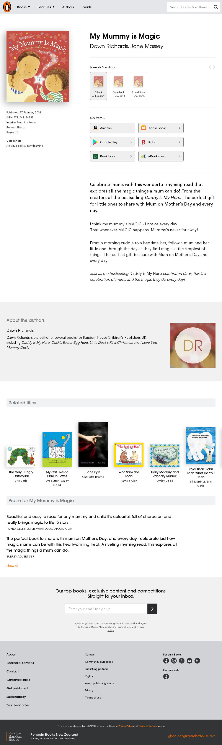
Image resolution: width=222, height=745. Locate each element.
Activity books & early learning (25, 146)
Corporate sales (18, 680)
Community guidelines (99, 662)
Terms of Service (147, 726)
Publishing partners (96, 669)
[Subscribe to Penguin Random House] (152, 609)
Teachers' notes (18, 705)
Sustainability (16, 697)
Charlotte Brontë (93, 477)
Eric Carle (21, 480)
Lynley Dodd (165, 480)
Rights (89, 676)
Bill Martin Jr (197, 481)
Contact (13, 671)
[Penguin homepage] (7, 7)
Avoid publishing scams (99, 683)
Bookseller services (20, 663)
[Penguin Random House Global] (19, 735)
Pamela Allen (129, 480)
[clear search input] (216, 7)
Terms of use (93, 697)
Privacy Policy (125, 726)
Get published (17, 688)
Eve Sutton (52, 480)
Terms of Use (123, 627)
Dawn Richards (109, 46)
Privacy (89, 690)
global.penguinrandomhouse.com (191, 735)
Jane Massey (147, 46)
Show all (12, 565)
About (11, 654)
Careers (90, 654)
